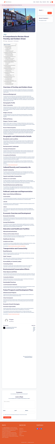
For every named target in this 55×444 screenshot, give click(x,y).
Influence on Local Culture (10, 59)
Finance (5, 34)
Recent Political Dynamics (10, 51)
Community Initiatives (9, 78)
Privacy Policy (21, 435)
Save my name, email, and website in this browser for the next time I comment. (16, 414)
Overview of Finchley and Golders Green (10, 45)
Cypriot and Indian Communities (10, 58)
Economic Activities (8, 66)
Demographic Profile (8, 47)
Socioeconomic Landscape (9, 54)
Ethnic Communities (9, 48)
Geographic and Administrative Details (10, 52)
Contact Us (21, 428)
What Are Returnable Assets (12, 164)
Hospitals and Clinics (9, 71)
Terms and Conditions (23, 431)
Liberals (8, 63)
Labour (7, 64)
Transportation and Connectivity (9, 72)
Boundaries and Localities (9, 53)
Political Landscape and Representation (10, 61)
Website (26, 410)
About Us (20, 432)
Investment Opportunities (10, 84)
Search (40, 10)
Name (4, 410)
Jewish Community (8, 57)
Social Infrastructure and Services (10, 60)
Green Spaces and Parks (9, 77)
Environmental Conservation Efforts (9, 76)
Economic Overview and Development (9, 65)
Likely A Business (7, 427)
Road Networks (8, 73)
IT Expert (11, 319)
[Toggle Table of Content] (15, 44)
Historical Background (8, 46)
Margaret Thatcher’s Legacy (10, 50)
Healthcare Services (8, 70)
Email (16, 410)
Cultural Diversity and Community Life (9, 56)
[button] (11, 321)
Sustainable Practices (9, 79)
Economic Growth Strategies (9, 83)
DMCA (20, 434)
